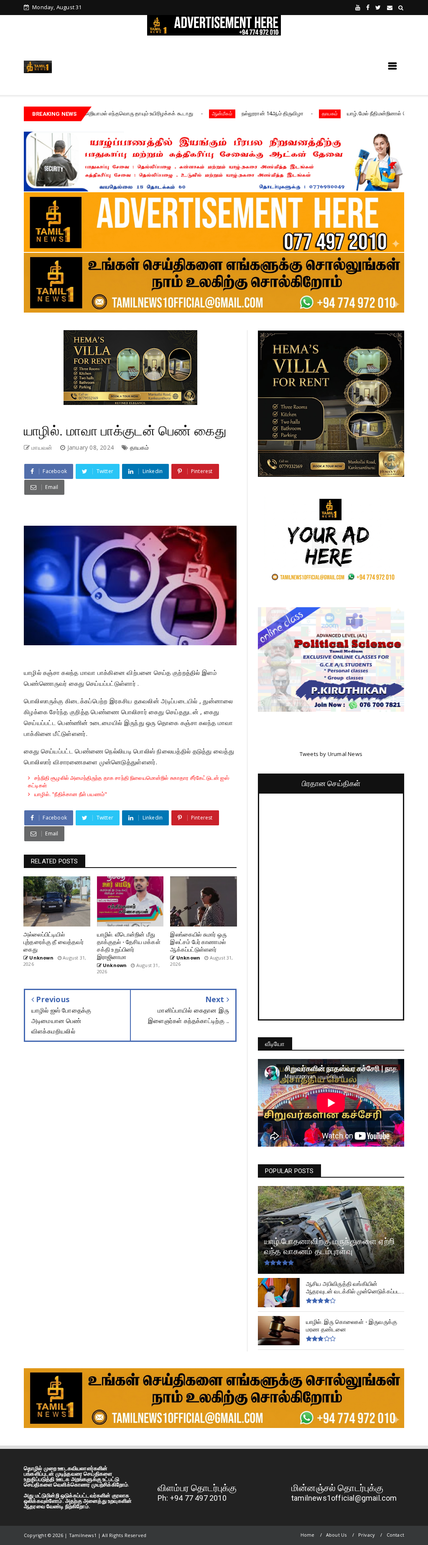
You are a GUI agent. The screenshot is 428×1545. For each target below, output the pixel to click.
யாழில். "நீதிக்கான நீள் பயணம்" (70, 794)
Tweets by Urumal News (331, 754)
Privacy (366, 1534)
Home (308, 1534)
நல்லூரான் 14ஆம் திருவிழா (214, 113)
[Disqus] (130, 1171)
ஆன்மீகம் (163, 113)
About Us (336, 1534)
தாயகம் (272, 113)
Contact (395, 1534)
